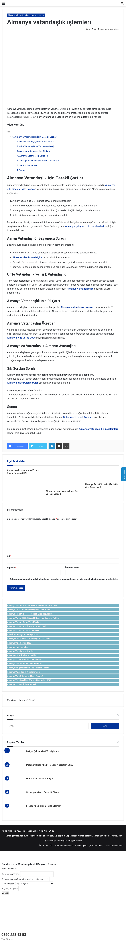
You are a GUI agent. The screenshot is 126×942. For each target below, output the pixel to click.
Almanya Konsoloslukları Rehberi (22, 655)
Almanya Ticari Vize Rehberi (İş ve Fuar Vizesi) (29, 610)
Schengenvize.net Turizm (77, 417)
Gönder (5, 893)
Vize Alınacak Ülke (10, 883)
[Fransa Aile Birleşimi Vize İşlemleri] (15, 810)
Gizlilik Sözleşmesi (114, 845)
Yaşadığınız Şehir (10, 888)
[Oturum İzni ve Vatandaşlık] (15, 783)
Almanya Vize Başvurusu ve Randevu (24, 659)
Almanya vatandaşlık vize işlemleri (98, 428)
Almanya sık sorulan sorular (22, 382)
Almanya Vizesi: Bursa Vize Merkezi (24, 630)
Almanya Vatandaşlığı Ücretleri (33, 156)
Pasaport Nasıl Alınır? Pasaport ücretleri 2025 (49, 765)
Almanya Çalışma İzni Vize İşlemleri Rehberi (28, 668)
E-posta (11, 567)
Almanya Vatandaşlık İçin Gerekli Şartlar (35, 136)
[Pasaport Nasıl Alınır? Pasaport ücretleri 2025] (15, 769)
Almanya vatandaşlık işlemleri (77, 307)
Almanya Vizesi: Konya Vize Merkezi (24, 622)
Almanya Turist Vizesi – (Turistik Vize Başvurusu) (30, 614)
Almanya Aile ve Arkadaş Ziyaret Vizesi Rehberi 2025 (32, 605)
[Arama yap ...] (122, 4)
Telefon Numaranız (11, 874)
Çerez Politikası (96, 845)
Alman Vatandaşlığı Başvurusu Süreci (36, 141)
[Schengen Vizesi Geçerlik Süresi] (15, 796)
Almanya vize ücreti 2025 (21, 337)
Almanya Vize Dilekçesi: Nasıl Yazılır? (25, 676)
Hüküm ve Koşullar (64, 845)
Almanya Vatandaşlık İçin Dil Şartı (34, 151)
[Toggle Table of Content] (9, 132)
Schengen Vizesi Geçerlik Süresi (42, 792)
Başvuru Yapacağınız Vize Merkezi (18, 879)
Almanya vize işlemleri (18, 647)
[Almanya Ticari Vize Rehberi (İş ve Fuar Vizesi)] (63, 478)
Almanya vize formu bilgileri (27, 257)
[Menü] (3, 4)
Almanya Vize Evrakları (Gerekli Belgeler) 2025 (29, 680)
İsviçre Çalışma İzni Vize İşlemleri (43, 751)
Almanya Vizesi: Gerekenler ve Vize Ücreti (26, 15)
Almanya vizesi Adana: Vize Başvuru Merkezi (28, 639)
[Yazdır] (66, 446)
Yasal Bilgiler (81, 845)
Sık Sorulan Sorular (28, 165)
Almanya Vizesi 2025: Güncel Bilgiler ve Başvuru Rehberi (33, 618)
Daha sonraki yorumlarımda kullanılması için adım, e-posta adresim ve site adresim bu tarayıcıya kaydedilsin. (64, 579)
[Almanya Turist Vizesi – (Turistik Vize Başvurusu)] (102, 475)
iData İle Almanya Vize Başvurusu (22, 634)
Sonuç (22, 170)
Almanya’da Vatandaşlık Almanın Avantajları (39, 160)
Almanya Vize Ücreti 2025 (19, 643)
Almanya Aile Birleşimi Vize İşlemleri (24, 663)
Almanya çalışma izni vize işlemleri (84, 226)
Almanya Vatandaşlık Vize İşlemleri (23, 672)
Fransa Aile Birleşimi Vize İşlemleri (43, 806)
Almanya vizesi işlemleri (80, 288)
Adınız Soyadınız (9, 868)
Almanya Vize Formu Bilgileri (20, 651)
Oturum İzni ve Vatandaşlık (39, 778)
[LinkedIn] (52, 446)
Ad (9, 556)
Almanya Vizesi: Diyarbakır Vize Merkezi (26, 626)
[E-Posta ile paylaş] (59, 446)
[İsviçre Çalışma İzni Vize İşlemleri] (15, 755)
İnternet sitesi (72, 567)
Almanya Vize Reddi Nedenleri (21, 684)
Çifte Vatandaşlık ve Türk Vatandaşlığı (36, 146)
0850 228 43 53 (13, 935)
